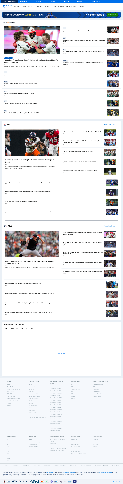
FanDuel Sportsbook (98, 384)
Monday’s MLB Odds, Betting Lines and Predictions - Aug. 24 (23, 283)
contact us (52, 476)
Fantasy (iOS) (32, 439)
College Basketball (75, 389)
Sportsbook (24, 1)
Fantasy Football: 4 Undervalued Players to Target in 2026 (80, 170)
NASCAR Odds (32, 412)
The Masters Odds (33, 405)
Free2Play (95, 1)
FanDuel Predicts (97, 396)
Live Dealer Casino (75, 446)
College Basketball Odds (35, 396)
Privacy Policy (47, 465)
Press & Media (115, 465)
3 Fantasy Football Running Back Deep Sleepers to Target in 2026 (82, 30)
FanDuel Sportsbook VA (56, 428)
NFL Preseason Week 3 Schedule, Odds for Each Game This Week (23, 74)
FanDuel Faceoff (97, 393)
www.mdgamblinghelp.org (105, 472)
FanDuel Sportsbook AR (56, 386)
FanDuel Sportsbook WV (56, 433)
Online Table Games (76, 451)
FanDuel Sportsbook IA (55, 400)
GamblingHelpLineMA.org (68, 472)
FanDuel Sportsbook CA (56, 390)
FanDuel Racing (96, 391)
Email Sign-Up (73, 6)
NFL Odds (31, 384)
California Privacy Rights (60, 465)
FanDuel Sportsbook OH (56, 421)
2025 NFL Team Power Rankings (58, 448)
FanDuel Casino (96, 389)
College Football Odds (34, 393)
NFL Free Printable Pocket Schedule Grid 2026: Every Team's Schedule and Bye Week (30, 211)
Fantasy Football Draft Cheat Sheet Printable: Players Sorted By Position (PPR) (28, 191)
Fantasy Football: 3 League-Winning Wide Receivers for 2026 (21, 113)
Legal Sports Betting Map (13, 401)
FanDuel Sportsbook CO (56, 393)
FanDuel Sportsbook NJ (56, 416)
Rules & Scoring (11, 393)
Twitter (94, 442)
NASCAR (9, 456)
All (6, 328)
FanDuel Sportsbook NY (56, 419)
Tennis (8, 453)
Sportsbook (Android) (34, 446)
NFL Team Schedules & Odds (57, 450)
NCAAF (33, 6)
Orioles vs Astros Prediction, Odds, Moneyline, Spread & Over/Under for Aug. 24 (28, 303)
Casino (52, 1)
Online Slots (74, 439)
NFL (18, 6)
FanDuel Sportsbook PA (55, 423)
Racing (66, 1)
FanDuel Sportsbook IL (55, 402)
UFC (72, 393)
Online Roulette (75, 449)
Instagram (95, 444)
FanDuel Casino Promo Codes (78, 453)
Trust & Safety (26, 465)
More (82, 6)
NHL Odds (31, 401)
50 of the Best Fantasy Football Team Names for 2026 (21, 201)
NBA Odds (31, 389)
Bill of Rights (37, 465)
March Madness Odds (34, 398)
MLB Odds (31, 391)
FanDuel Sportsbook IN (55, 404)
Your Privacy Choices (86, 465)
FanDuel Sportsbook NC (56, 414)
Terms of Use (73, 465)
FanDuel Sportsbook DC (56, 397)
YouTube (95, 446)
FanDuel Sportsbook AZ (56, 388)
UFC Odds (31, 408)
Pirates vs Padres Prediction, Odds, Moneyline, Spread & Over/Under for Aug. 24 (28, 312)
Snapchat (95, 449)
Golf (8, 451)
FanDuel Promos (59, 6)
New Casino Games (76, 442)
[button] (112, 14)
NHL (48, 6)
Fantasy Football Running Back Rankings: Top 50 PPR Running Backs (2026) (27, 182)
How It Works (10, 391)
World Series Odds (33, 415)
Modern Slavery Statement (13, 398)
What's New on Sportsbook (13, 389)
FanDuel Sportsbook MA (56, 409)
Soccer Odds (32, 410)
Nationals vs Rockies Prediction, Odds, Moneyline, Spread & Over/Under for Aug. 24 (29, 293)
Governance (16, 465)
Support (9, 384)
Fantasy (38, 1)
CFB (8, 449)
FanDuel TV (81, 1)
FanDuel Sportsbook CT (56, 395)
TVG (94, 386)
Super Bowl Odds (33, 386)
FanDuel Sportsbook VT (56, 430)
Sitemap (9, 405)
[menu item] (7, 4)
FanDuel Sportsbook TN (56, 426)
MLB (24, 6)
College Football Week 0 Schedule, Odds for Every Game (20, 83)
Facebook (95, 439)
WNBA (8, 458)
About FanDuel (10, 386)
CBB (8, 460)
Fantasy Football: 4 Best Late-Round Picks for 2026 (19, 93)
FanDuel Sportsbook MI (55, 411)
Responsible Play (11, 396)
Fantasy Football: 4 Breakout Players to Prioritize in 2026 (20, 103)
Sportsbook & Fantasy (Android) (36, 442)
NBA (41, 6)
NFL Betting (53, 443)
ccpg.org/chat (49, 472)
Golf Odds (31, 403)
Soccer (73, 396)
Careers (6, 465)
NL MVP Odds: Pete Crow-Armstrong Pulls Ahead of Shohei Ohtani (82, 262)
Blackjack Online (75, 444)
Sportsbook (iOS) (33, 444)
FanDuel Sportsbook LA (55, 407)
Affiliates (9, 403)
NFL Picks (52, 446)
